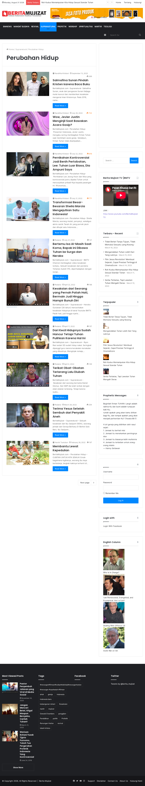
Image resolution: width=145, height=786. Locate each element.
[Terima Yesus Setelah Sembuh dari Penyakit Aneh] (28, 415)
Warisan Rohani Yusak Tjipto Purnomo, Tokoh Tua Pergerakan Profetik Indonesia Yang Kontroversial (27, 744)
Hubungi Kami (136, 781)
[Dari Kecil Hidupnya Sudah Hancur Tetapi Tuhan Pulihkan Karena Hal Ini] (28, 337)
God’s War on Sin (110, 651)
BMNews (7, 26)
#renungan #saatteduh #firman (52, 689)
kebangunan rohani (47, 704)
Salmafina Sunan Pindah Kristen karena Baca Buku (71, 82)
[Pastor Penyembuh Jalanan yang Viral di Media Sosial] (10, 687)
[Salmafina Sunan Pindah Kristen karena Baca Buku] (28, 84)
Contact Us (113, 781)
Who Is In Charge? (111, 572)
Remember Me (112, 493)
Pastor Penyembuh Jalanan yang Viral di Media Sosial (27, 689)
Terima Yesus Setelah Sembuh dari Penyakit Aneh (69, 413)
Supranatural (48, 26)
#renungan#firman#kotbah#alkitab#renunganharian (60, 685)
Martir (98, 26)
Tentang (127, 2)
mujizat (51, 709)
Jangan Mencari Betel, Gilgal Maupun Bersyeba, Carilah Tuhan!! (26, 713)
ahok (42, 694)
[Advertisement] (120, 97)
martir (42, 709)
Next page (84, 482)
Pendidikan (44, 718)
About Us (124, 781)
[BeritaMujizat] (24, 13)
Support (91, 781)
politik (55, 718)
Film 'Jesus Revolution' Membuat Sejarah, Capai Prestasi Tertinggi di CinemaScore (118, 348)
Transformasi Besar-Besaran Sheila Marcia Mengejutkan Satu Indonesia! (69, 208)
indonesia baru (46, 699)
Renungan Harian (47, 723)
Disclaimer (101, 781)
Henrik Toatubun (61, 442)
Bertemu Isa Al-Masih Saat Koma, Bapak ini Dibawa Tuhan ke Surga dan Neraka (72, 250)
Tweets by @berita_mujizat (123, 684)
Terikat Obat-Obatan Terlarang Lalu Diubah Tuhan (69, 372)
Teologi (108, 26)
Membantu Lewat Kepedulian (65, 448)
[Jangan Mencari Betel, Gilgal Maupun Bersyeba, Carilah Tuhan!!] (10, 709)
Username (107, 472)
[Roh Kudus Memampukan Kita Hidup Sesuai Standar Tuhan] (106, 359)
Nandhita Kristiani (62, 73)
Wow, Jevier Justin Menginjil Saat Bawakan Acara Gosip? (70, 121)
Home (118, 2)
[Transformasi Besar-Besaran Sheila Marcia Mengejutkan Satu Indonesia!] (28, 209)
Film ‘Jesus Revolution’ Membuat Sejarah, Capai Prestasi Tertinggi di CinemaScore (121, 262)
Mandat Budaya (21, 26)
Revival (35, 26)
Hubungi (137, 2)
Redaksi (58, 240)
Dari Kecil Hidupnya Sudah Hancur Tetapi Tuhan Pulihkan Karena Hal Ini (72, 334)
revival (60, 723)
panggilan (62, 714)
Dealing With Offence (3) (114, 625)
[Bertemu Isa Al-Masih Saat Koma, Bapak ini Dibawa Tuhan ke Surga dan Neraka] (28, 251)
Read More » (60, 105)
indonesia (60, 694)
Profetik (62, 26)
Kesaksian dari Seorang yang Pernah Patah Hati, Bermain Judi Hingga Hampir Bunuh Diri (70, 294)
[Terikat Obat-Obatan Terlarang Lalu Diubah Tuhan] (28, 375)
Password (107, 482)
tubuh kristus (45, 728)
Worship (73, 26)
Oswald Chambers (47, 714)
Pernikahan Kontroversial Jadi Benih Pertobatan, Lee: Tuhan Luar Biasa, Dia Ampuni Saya (71, 163)
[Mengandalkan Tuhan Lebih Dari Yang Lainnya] (106, 328)
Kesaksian (63, 704)
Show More (18, 767)
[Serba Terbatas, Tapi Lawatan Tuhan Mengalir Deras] (106, 373)
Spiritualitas (86, 26)
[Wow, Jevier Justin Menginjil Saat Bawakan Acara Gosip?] (28, 124)
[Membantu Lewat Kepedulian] (28, 453)
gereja (50, 694)
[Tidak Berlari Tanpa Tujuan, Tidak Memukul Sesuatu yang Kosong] (106, 314)
